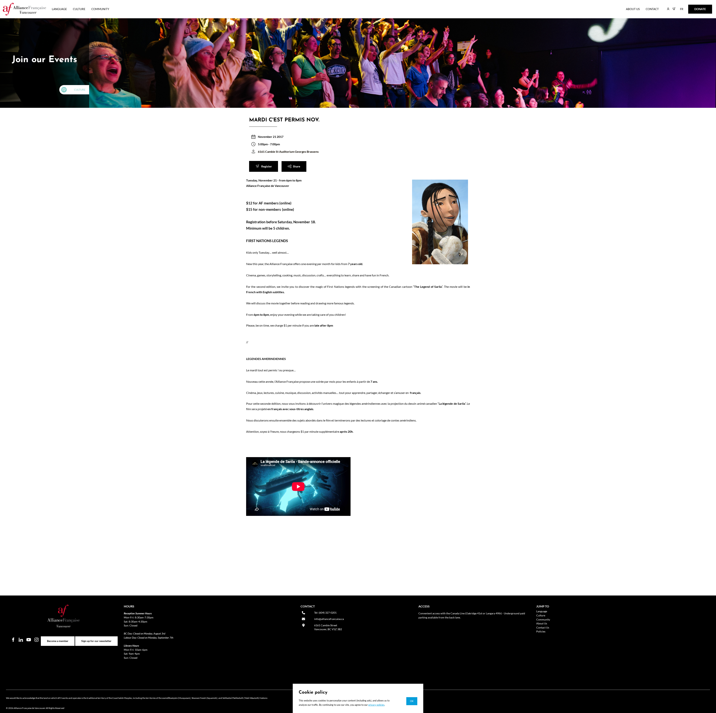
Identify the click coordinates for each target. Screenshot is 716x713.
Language (59, 9)
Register (254, 163)
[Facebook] (13, 639)
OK (412, 701)
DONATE (694, 7)
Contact (652, 9)
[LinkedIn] (21, 639)
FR (679, 7)
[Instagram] (36, 639)
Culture (79, 9)
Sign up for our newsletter (96, 638)
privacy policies (376, 704)
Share (285, 163)
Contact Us (542, 627)
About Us (633, 9)
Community (100, 9)
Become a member (57, 638)
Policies (540, 631)
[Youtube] (28, 639)
